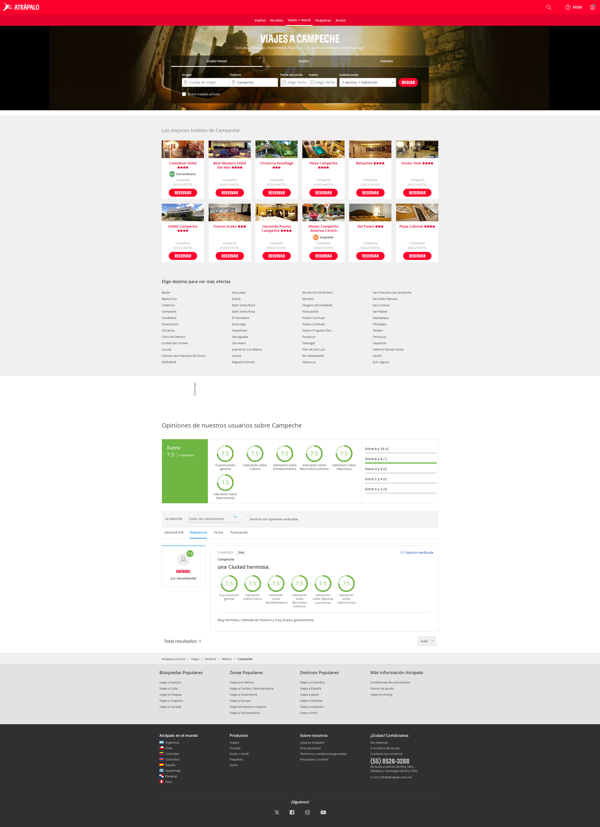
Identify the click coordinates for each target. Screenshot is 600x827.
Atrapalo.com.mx (174, 659)
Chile (168, 748)
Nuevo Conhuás (313, 324)
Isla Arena (239, 343)
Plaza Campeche (324, 163)
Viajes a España (310, 688)
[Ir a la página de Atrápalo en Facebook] (292, 812)
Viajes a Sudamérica (243, 694)
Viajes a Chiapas (170, 694)
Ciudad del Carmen (175, 343)
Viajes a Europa (240, 700)
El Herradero (241, 318)
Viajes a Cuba (168, 688)
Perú (168, 782)
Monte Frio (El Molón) (317, 292)
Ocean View (411, 163)
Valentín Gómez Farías (388, 349)
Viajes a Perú (309, 713)
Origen (187, 75)
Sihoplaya (379, 324)
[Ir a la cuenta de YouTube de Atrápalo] (323, 812)
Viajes (195, 659)
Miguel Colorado (243, 362)
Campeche (169, 311)
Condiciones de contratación (390, 682)
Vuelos (234, 742)
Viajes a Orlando (311, 700)
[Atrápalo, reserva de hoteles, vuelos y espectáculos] (21, 7)
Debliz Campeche (183, 226)
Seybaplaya (381, 318)
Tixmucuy (379, 337)
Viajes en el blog (381, 694)
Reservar (183, 193)
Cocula (166, 349)
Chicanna (168, 330)
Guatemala (172, 770)
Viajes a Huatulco (312, 707)
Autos (234, 765)
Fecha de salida (291, 75)
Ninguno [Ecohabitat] (317, 305)
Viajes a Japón (309, 694)
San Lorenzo (381, 305)
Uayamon (379, 343)
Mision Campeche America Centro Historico (323, 228)
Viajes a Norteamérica (245, 713)
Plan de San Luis (313, 349)
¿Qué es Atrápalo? (312, 742)
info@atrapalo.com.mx (396, 777)
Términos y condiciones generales (323, 754)
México (227, 659)
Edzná (236, 299)
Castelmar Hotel (183, 163)
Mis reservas (379, 743)
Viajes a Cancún (170, 682)
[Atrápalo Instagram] (308, 812)
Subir (425, 641)
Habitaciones (349, 75)
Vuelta (313, 75)
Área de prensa (310, 748)
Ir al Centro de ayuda (384, 748)
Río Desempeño (313, 356)
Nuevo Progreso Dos (316, 330)
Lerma (236, 356)
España (170, 765)
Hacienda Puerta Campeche (276, 228)
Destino (235, 75)
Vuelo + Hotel (239, 754)
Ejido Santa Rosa (243, 305)
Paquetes (236, 759)
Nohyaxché (310, 311)
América (210, 659)
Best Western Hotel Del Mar (229, 165)
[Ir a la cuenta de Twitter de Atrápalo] (277, 812)
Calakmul (168, 305)
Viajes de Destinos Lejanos (248, 707)
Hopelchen (239, 330)
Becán (166, 292)
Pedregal (308, 343)
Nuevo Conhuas (313, 318)
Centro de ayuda (382, 688)
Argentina (172, 742)
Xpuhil (377, 356)
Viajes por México (242, 682)
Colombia (172, 754)
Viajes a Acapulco (171, 700)
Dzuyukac (239, 292)
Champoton (170, 324)
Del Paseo (366, 226)
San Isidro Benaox (385, 299)
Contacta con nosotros (386, 754)
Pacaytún (308, 337)
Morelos (308, 299)
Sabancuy (309, 362)
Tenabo (378, 330)
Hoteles (235, 748)
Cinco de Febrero (173, 337)
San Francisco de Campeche (392, 292)
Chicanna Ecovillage (276, 163)
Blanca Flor (169, 299)
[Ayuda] (573, 7)
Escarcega (239, 324)
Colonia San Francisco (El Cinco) (183, 356)
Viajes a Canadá (170, 707)
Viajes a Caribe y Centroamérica (251, 688)
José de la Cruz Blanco (247, 349)
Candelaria (169, 318)
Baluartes (364, 163)
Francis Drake (226, 226)
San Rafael (380, 311)
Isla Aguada (240, 337)
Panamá (171, 776)
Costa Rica (172, 759)
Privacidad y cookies (314, 759)
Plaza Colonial (411, 226)
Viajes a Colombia (312, 682)
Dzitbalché (169, 362)
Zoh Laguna (381, 362)
